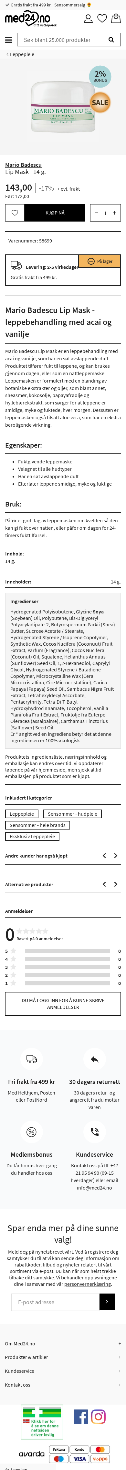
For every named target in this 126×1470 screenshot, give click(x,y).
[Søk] (111, 39)
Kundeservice (19, 1371)
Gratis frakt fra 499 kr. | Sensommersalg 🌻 (51, 5)
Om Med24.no (20, 1343)
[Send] (107, 1302)
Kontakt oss (17, 1384)
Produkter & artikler (26, 1357)
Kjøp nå (55, 212)
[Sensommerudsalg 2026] (100, 102)
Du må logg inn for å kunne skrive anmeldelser (63, 1003)
